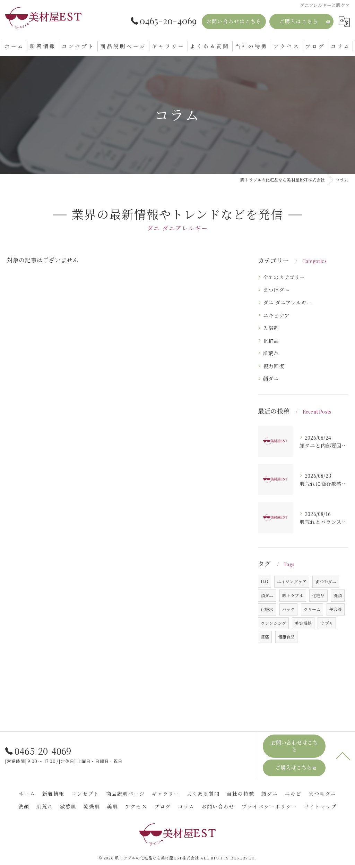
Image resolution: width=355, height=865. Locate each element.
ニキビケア (276, 315)
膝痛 (265, 636)
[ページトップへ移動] (343, 755)
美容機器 (303, 623)
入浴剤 (271, 327)
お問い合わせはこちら (234, 21)
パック (288, 609)
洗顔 (338, 595)
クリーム (312, 609)
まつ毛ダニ (325, 581)
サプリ (326, 623)
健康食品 (286, 636)
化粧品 (271, 340)
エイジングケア (291, 581)
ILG (264, 581)
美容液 (335, 609)
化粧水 (267, 609)
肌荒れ (271, 353)
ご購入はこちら (298, 21)
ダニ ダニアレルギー (287, 302)
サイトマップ (320, 806)
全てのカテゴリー (284, 277)
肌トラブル (292, 595)
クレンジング (273, 623)
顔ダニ (271, 378)
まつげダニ (276, 289)
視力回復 (273, 366)
